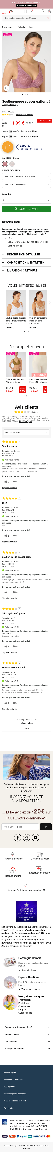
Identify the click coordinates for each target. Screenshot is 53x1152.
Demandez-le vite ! (29, 970)
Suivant (27, 729)
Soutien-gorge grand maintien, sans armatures (38, 321)
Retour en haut (26, 723)
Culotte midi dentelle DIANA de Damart (14, 381)
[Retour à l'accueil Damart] (10, 11)
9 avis (18, 115)
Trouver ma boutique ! (31, 989)
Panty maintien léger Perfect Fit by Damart (38, 381)
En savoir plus (25, 421)
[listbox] (26, 164)
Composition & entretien (25, 262)
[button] (7, 62)
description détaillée (23, 254)
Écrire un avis (27, 115)
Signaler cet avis (9, 487)
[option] (5, 164)
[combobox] (26, 18)
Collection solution (26, 27)
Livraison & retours (22, 270)
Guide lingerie (8, 27)
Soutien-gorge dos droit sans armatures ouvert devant (16, 321)
